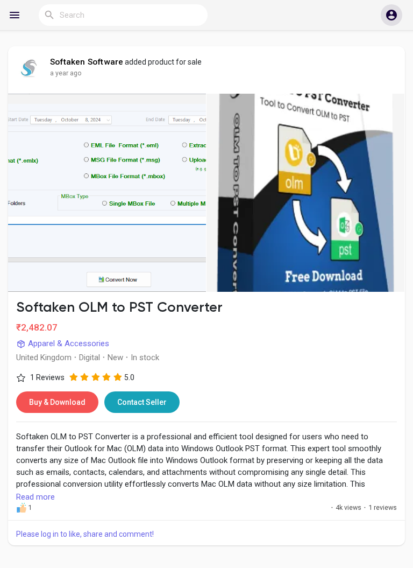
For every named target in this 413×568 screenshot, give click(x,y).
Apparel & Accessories (67, 343)
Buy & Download (57, 402)
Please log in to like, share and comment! (85, 534)
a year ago (66, 73)
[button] (391, 15)
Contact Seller (142, 402)
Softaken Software (86, 62)
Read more (35, 497)
